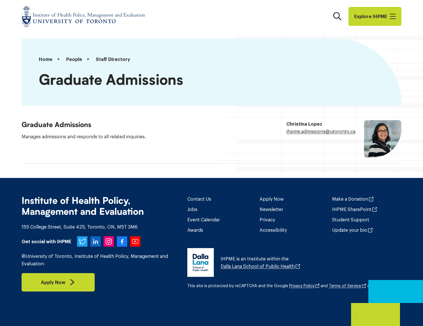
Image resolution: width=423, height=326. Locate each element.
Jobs (192, 209)
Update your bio (349, 230)
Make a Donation (350, 199)
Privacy (267, 219)
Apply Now (272, 199)
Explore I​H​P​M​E (370, 16)
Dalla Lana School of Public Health (258, 266)
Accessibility (273, 230)
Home (45, 59)
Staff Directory (113, 59)
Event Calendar (203, 219)
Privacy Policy (302, 286)
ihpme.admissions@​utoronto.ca (320, 131)
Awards (195, 230)
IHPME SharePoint (351, 209)
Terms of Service (345, 286)
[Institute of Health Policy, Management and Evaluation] (83, 16)
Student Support (350, 219)
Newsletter (271, 209)
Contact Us (199, 199)
